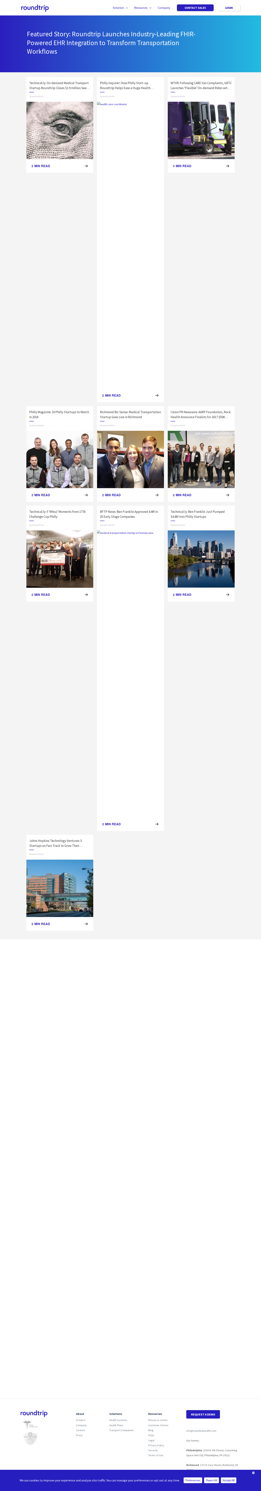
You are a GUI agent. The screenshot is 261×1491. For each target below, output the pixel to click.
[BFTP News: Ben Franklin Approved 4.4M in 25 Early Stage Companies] (130, 673)
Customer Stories (158, 1425)
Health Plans (116, 1425)
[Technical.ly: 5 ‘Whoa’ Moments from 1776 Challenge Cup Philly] (59, 559)
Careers (80, 1430)
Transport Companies (121, 1430)
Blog (150, 1430)
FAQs (151, 1435)
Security (153, 1450)
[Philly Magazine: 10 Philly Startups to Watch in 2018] (59, 459)
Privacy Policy (156, 1445)
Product (80, 1420)
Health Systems (118, 1420)
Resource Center (158, 1420)
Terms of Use (155, 1455)
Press (79, 1435)
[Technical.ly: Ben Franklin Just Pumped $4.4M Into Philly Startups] (201, 559)
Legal (151, 1440)
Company (81, 1425)
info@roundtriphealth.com (201, 1430)
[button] (126, 7)
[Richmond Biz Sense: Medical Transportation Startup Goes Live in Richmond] (130, 459)
